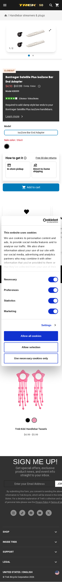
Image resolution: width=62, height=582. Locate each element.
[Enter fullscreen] (50, 30)
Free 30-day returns (46, 157)
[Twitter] (49, 513)
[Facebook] (31, 513)
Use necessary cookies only (31, 358)
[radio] (29, 56)
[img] (12, 98)
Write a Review (33, 98)
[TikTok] (22, 513)
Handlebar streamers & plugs (27, 15)
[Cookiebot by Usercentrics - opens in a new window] (43, 220)
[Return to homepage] (5, 15)
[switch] (53, 290)
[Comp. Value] (39, 86)
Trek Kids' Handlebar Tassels (31, 429)
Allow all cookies (31, 335)
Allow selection (31, 347)
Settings (46, 325)
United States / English (18, 572)
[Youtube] (40, 513)
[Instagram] (14, 513)
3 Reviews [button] (23, 98)
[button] (31, 38)
